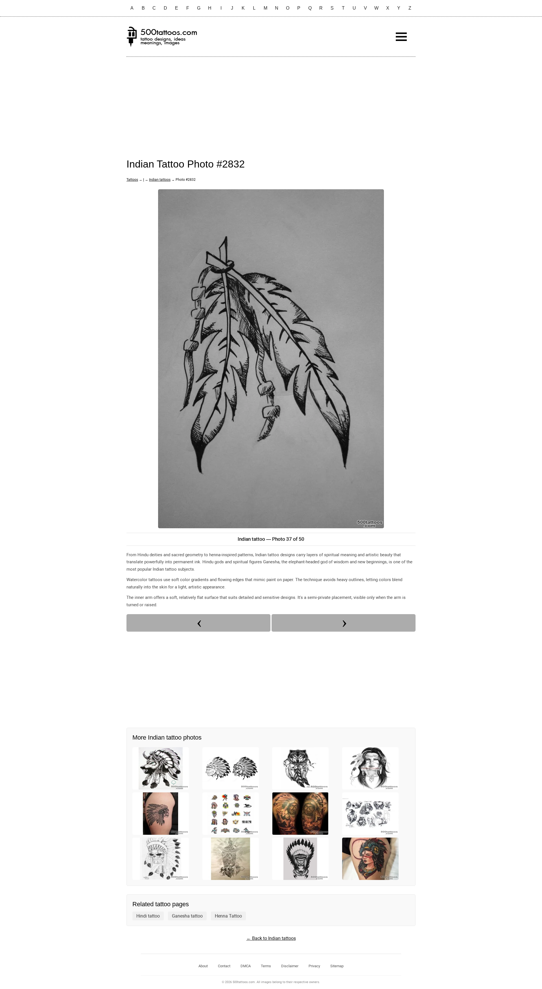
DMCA (246, 966)
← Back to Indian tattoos (271, 938)
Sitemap (337, 966)
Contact (224, 966)
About (203, 966)
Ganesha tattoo (187, 916)
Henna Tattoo (228, 916)
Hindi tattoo (148, 916)
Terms (266, 966)
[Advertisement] (271, 102)
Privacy (314, 966)
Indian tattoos (160, 180)
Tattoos (132, 180)
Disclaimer (289, 966)
